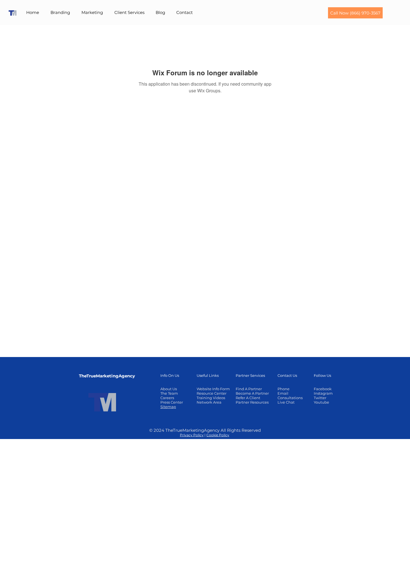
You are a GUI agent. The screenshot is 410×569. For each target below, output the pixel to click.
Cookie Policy (217, 435)
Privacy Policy (192, 435)
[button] (60, 13)
